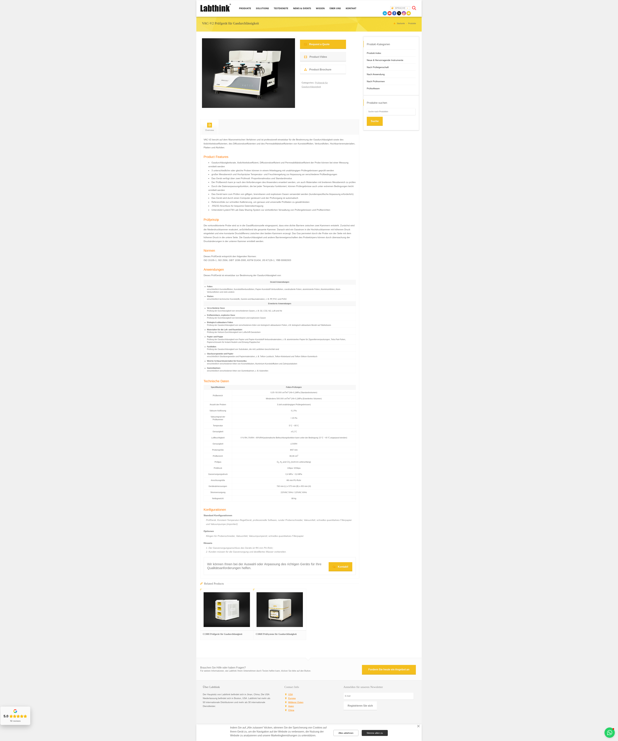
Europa (292, 698)
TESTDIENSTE (281, 8)
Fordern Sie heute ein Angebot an (388, 669)
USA (290, 694)
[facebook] (394, 13)
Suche (375, 121)
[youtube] (390, 13)
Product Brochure (320, 69)
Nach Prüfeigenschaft (378, 67)
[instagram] (404, 13)
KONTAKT (351, 8)
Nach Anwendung (376, 74)
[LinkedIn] (385, 13)
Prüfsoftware (373, 88)
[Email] (409, 13)
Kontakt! (343, 566)
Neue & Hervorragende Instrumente (385, 60)
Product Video (318, 56)
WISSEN (320, 8)
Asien (291, 706)
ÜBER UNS (335, 8)
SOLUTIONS (262, 8)
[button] (609, 732)
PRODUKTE (245, 8)
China (291, 710)
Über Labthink (211, 687)
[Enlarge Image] (248, 104)
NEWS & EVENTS (302, 8)
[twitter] (399, 13)
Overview (209, 130)
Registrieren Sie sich (360, 705)
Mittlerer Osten (295, 702)
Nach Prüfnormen (376, 81)
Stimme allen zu (375, 733)
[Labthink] (215, 11)
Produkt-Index (374, 53)
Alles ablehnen (345, 733)
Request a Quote (319, 44)
